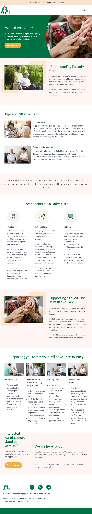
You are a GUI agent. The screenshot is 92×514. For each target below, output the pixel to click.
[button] (84, 10)
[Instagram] (40, 487)
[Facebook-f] (32, 487)
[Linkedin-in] (48, 487)
